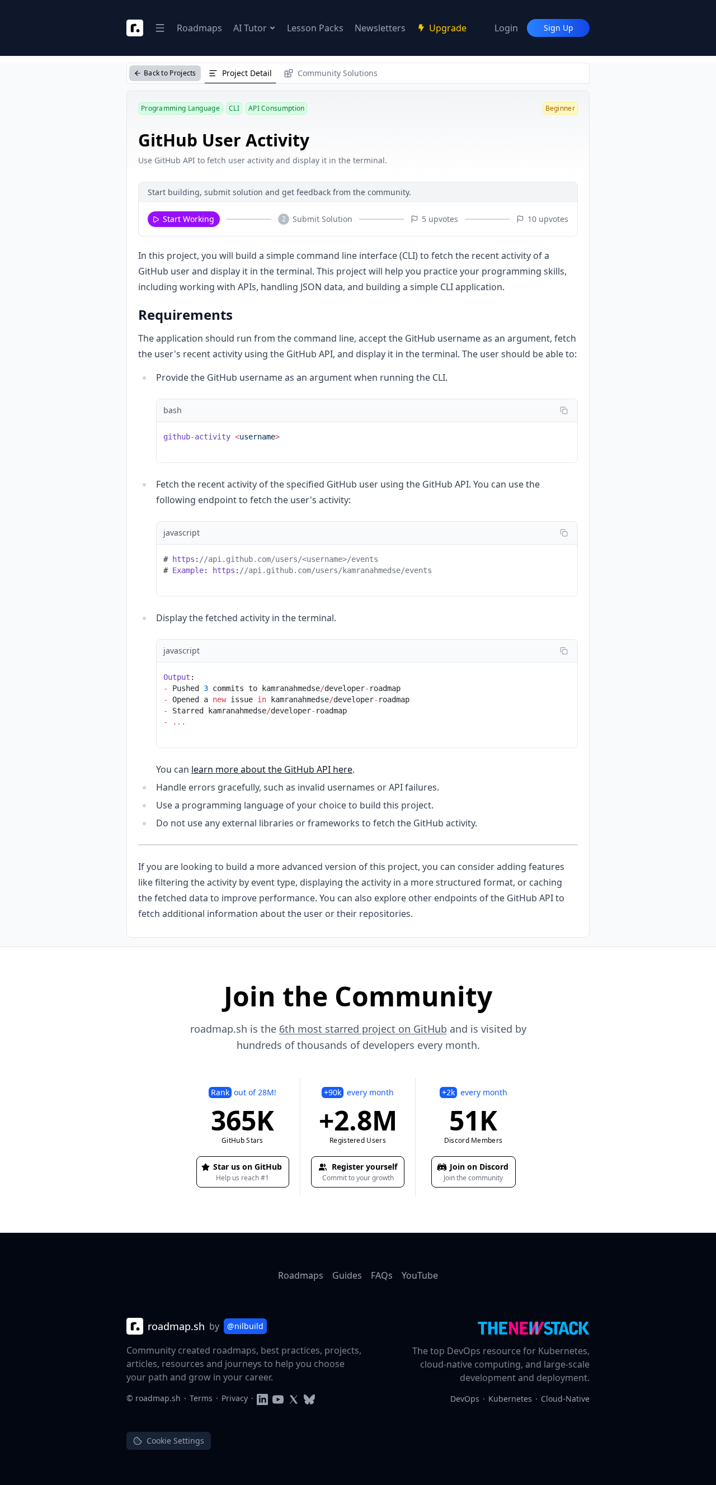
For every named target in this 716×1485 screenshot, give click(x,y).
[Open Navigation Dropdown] (160, 28)
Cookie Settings (175, 1440)
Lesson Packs (315, 28)
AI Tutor (250, 28)
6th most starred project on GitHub (363, 1028)
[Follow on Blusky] (309, 1398)
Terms (201, 1398)
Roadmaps (199, 28)
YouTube (420, 1275)
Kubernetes (510, 1398)
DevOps (464, 1398)
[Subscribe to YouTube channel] (278, 1398)
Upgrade (448, 28)
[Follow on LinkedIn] (262, 1398)
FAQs (382, 1275)
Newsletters (380, 28)
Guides (347, 1275)
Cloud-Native (565, 1398)
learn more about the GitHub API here (271, 769)
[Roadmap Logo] (134, 28)
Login (506, 28)
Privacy (235, 1398)
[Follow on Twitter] (293, 1398)
